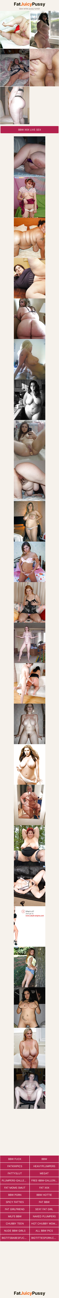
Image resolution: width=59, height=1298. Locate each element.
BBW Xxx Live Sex (29, 129)
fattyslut (15, 1173)
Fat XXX (44, 1187)
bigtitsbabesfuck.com (15, 1237)
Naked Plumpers (44, 1216)
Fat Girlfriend (15, 1209)
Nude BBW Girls (14, 1230)
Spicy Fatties (15, 1202)
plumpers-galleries (15, 1180)
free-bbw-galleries (44, 1180)
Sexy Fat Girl (44, 1209)
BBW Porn (14, 1194)
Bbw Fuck (14, 1159)
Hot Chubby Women (45, 1223)
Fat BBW (44, 1202)
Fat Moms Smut (14, 1187)
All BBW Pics (44, 1230)
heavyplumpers (44, 1166)
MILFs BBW (15, 1216)
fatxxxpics (14, 1166)
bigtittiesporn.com (44, 1237)
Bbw (44, 1159)
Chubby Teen (15, 1223)
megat (44, 1173)
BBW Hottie (44, 1194)
